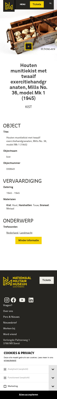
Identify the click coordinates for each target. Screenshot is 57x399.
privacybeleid (10, 361)
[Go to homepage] (17, 283)
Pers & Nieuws (11, 317)
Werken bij (9, 328)
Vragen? (7, 305)
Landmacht (26, 233)
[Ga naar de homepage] (9, 6)
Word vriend (10, 334)
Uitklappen (28, 46)
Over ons (8, 311)
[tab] (53, 369)
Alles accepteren (28, 395)
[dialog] (28, 373)
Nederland (12, 233)
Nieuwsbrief (10, 322)
